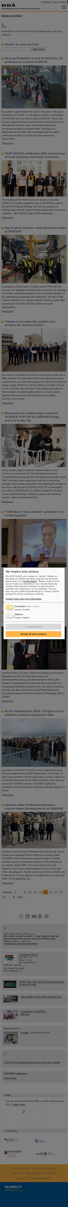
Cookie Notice (30, 581)
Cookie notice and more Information (24, 599)
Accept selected (33, 626)
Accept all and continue (33, 634)
